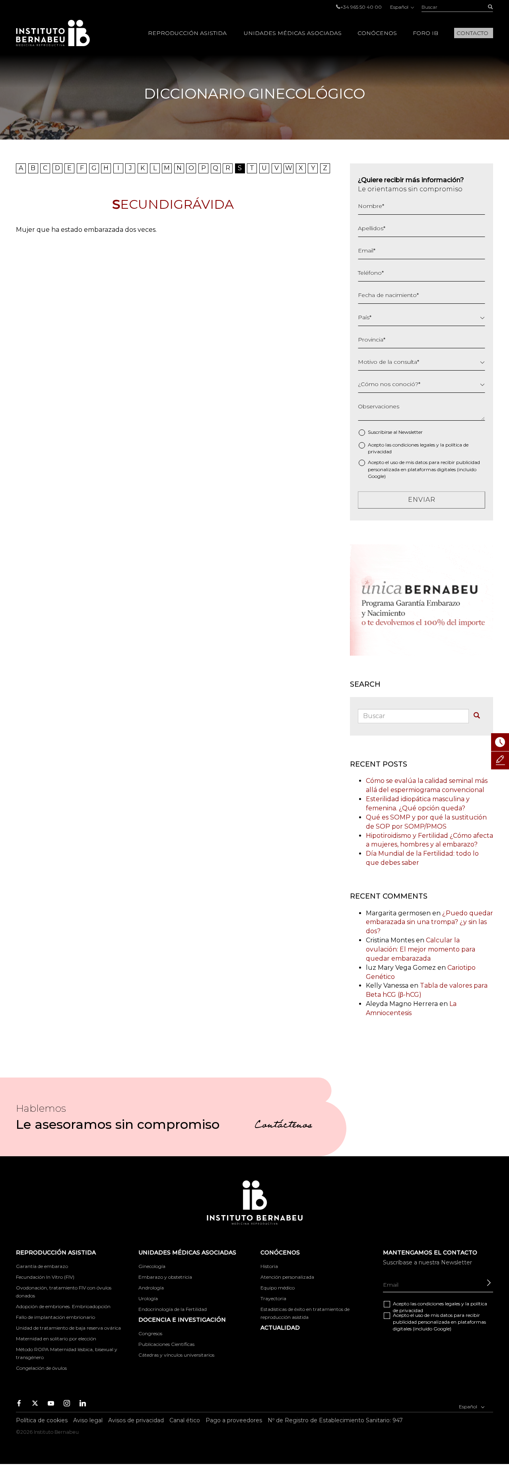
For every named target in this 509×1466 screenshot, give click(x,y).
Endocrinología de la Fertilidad (172, 1309)
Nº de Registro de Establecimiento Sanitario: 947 (335, 1420)
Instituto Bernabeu (53, 33)
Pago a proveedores (234, 1420)
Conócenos (377, 33)
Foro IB (425, 33)
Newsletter (410, 432)
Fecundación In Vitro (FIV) (45, 1277)
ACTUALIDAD (280, 1327)
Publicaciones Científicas (166, 1344)
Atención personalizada (287, 1277)
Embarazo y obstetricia (165, 1277)
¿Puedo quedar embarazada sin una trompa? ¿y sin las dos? (429, 922)
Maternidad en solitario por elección (56, 1339)
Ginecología (151, 1266)
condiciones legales (413, 445)
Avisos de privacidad (136, 1420)
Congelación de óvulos (41, 1368)
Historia (269, 1266)
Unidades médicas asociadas (293, 33)
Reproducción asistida (187, 33)
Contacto (472, 33)
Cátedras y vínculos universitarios (176, 1355)
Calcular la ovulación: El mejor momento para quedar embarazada (420, 949)
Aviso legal (88, 1420)
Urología (148, 1298)
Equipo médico (277, 1288)
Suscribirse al (395, 432)
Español (400, 7)
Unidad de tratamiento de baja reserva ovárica (68, 1328)
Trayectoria (273, 1298)
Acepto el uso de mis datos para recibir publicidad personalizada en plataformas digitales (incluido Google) (424, 469)
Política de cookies (42, 1420)
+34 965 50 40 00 (361, 7)
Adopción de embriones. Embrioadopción (63, 1306)
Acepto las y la (418, 448)
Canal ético (184, 1420)
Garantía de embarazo (42, 1266)
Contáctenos (283, 1126)
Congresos (150, 1333)
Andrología (151, 1288)
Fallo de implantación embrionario (55, 1317)
